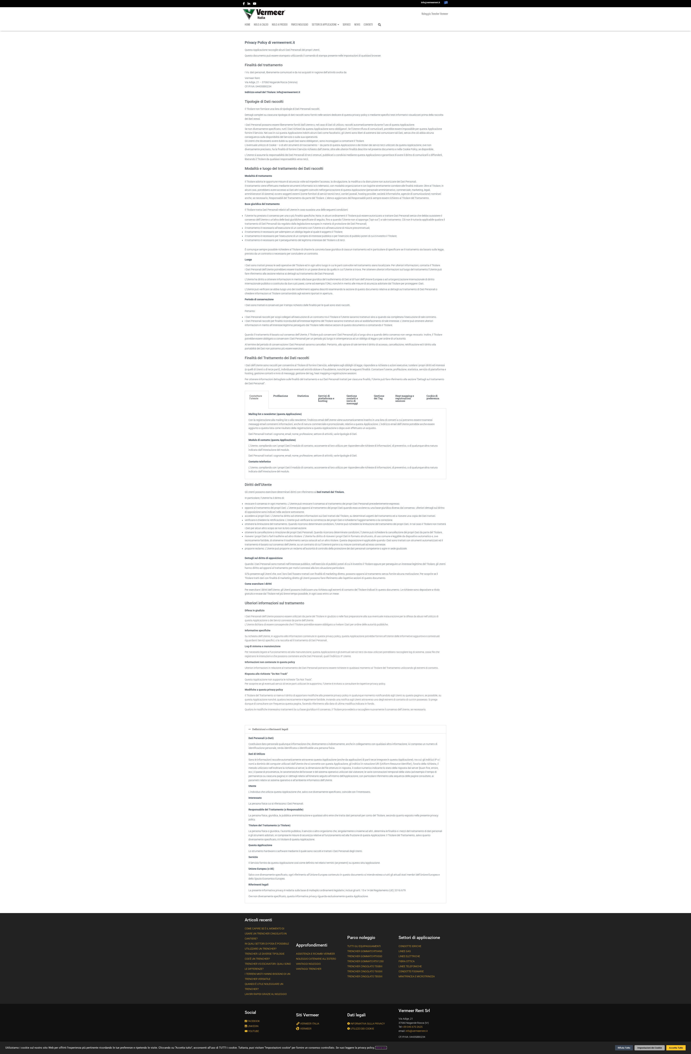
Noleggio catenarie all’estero (316, 958)
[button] (338, 24)
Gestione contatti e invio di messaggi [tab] (352, 399)
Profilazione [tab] (280, 395)
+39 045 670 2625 (412, 1026)
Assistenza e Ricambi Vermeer (315, 953)
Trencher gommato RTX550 (364, 956)
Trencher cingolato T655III (364, 971)
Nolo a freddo (280, 24)
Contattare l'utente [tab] (255, 397)
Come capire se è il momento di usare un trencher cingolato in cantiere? (266, 933)
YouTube (255, 4)
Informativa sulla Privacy (367, 1023)
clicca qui (381, 1047)
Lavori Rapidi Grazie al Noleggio (266, 994)
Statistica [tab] (303, 395)
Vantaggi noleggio (308, 963)
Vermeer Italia (309, 1023)
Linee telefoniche (410, 966)
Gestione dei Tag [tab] (379, 397)
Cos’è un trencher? (257, 958)
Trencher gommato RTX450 (364, 951)
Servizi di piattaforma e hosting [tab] (326, 398)
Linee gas (405, 951)
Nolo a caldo (261, 24)
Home (247, 24)
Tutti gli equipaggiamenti (364, 946)
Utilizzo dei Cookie (362, 1028)
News (357, 24)
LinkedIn (249, 4)
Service (347, 24)
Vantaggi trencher (308, 968)
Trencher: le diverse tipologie (264, 953)
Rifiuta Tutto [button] (624, 1047)
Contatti (368, 24)
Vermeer (305, 1028)
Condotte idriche (410, 946)
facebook (244, 4)
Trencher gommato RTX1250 (365, 961)
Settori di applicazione (324, 24)
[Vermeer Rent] (264, 14)
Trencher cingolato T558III (364, 966)
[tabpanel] (345, 443)
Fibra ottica (407, 961)
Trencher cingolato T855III (364, 976)
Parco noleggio (299, 24)
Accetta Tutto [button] (676, 1047)
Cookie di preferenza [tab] (432, 397)
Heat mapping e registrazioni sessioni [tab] (404, 398)
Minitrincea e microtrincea (417, 976)
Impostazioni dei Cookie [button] (649, 1047)
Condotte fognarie (411, 971)
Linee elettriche (409, 956)
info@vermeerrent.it (430, 2)
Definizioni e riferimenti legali (270, 729)
